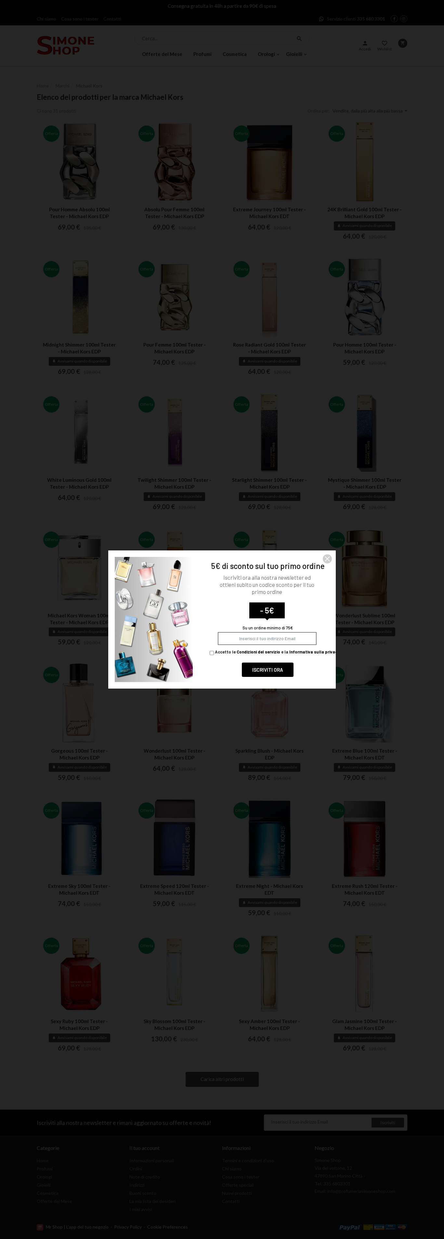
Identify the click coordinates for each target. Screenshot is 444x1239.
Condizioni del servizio (258, 651)
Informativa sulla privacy (314, 651)
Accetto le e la (277, 651)
